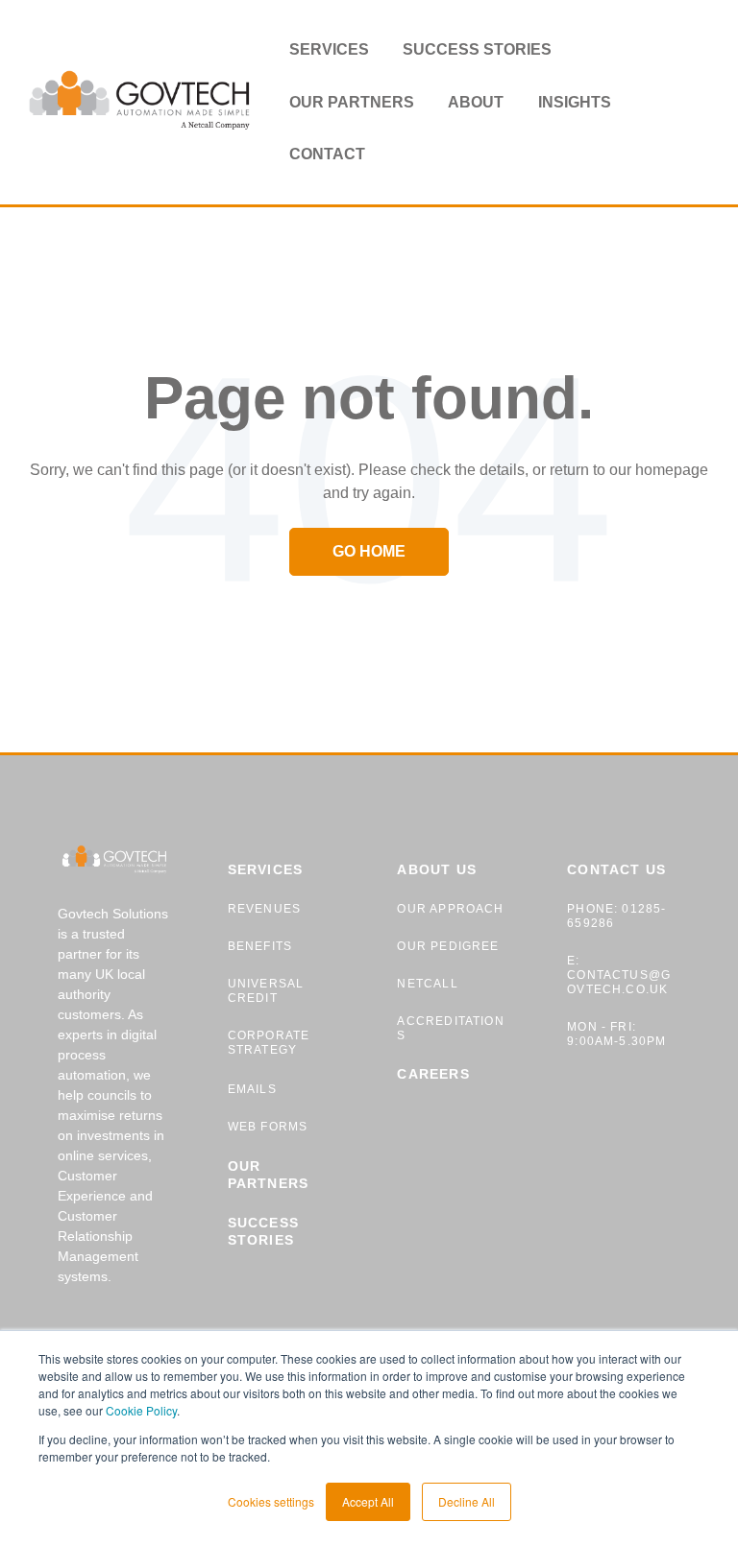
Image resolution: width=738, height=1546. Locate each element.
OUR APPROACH (450, 909)
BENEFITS (260, 946)
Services (329, 49)
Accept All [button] (368, 1501)
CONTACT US (616, 869)
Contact (327, 154)
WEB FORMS (268, 1126)
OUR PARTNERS (268, 1174)
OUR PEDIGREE (448, 946)
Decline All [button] (466, 1501)
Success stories (477, 49)
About (476, 102)
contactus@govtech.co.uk (619, 982)
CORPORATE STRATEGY (269, 1043)
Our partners (351, 102)
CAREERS (433, 1074)
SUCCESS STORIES (263, 1231)
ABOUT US (436, 869)
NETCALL (427, 983)
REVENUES (264, 909)
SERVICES (265, 869)
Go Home (369, 551)
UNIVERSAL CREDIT (266, 991)
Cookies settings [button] (271, 1501)
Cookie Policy (141, 1410)
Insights (574, 102)
